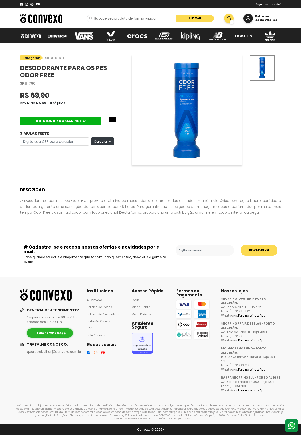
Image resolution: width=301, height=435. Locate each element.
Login (135, 300)
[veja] (111, 35)
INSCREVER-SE (259, 250)
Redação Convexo (99, 321)
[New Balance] (217, 35)
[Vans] (84, 35)
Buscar (195, 18)
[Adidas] (270, 35)
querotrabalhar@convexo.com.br (54, 351)
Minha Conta (141, 307)
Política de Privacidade (103, 314)
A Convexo (94, 300)
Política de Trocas (99, 307)
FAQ (90, 328)
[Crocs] (137, 35)
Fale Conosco (96, 335)
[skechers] (164, 35)
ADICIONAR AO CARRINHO (61, 121)
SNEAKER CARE (55, 58)
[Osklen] (243, 35)
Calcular (101, 141)
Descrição (32, 190)
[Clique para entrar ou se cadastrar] (248, 18)
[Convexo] (31, 35)
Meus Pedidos (141, 314)
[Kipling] (190, 35)
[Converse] (57, 35)
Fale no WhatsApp (252, 315)
